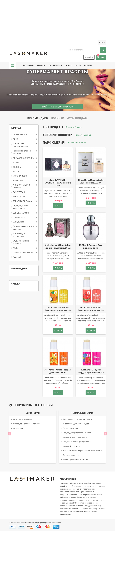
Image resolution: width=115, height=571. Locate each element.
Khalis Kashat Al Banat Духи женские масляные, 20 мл (58, 246)
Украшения (18, 428)
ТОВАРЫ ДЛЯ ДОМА (82, 412)
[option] (33, 436)
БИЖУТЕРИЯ (33, 412)
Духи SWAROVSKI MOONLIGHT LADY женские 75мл (58, 183)
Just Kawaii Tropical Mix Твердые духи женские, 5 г (58, 308)
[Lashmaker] (28, 53)
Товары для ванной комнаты (75, 460)
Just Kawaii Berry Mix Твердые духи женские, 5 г (91, 371)
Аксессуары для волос (22, 419)
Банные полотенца (71, 455)
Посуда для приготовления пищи (77, 433)
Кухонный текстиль (71, 446)
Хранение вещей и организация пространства (83, 451)
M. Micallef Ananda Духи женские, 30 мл (90, 246)
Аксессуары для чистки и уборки (77, 424)
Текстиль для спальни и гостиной (77, 419)
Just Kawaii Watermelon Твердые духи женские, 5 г (91, 308)
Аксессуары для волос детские (26, 424)
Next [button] (105, 433)
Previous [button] (9, 433)
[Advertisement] (57, 19)
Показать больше (74, 127)
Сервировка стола (70, 428)
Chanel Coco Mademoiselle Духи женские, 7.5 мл (91, 181)
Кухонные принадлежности (75, 437)
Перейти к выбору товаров (57, 106)
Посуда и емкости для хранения (76, 442)
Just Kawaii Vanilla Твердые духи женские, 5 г (58, 371)
